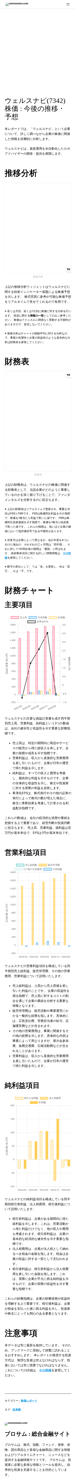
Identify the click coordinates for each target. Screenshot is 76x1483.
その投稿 (45, 1370)
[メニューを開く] (68, 4)
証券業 (17, 1409)
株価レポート (29, 1400)
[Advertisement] (38, 51)
